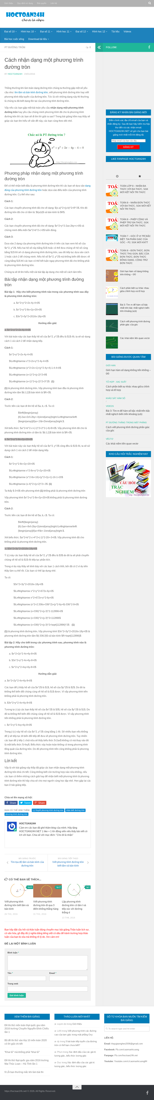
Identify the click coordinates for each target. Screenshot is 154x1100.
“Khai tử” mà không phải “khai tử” (22, 1052)
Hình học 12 (98, 31)
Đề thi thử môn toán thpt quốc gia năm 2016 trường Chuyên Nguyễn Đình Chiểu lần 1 (27, 1028)
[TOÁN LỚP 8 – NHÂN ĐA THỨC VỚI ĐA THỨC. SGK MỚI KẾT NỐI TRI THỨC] (112, 190)
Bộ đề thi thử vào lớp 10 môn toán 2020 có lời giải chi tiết (26, 1042)
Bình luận (13, 952)
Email (52, 973)
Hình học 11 (63, 31)
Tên (10, 973)
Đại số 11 (45, 31)
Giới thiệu (8, 3)
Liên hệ (54, 3)
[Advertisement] (128, 81)
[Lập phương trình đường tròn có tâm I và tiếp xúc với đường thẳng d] (76, 890)
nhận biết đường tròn (75, 810)
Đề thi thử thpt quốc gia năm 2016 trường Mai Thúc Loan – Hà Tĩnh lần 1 (27, 1062)
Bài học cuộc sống (14, 39)
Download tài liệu (37, 39)
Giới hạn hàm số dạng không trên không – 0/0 (134, 273)
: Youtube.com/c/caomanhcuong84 (125, 1061)
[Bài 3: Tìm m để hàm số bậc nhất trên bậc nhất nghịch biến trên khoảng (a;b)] (112, 309)
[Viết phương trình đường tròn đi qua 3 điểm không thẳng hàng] (47, 890)
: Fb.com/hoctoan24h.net (121, 1055)
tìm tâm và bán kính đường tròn (31, 92)
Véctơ (109, 439)
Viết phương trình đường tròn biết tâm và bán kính (17, 905)
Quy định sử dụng (25, 3)
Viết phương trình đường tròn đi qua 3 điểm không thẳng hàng (45, 905)
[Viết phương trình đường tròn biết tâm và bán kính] (19, 890)
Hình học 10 (27, 31)
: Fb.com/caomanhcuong (121, 1049)
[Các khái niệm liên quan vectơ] (112, 343)
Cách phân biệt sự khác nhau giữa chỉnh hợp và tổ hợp (134, 289)
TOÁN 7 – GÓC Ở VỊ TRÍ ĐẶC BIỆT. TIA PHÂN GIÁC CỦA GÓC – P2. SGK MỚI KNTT (135, 239)
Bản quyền (41, 3)
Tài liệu (115, 31)
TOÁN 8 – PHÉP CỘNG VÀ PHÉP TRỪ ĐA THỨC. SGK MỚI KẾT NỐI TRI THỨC (134, 222)
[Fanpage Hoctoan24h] (149, 47)
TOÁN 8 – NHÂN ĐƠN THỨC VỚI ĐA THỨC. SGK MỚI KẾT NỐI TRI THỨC (135, 205)
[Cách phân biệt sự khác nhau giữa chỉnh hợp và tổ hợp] (112, 292)
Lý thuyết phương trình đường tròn (48, 810)
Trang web (13, 983)
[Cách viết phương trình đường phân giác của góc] (112, 326)
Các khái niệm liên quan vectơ (135, 338)
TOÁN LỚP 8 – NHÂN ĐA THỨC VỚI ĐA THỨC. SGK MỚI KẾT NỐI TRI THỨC (134, 189)
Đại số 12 (81, 31)
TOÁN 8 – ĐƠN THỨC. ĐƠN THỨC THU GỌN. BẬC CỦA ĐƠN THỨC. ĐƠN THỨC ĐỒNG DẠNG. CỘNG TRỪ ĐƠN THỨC (134, 256)
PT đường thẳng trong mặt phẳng (126, 422)
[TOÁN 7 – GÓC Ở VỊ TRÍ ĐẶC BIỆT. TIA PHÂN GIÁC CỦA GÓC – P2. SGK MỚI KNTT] (112, 237)
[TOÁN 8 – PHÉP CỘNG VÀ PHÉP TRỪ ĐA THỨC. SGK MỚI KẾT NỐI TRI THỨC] (112, 224)
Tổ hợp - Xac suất (116, 382)
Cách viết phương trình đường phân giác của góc (135, 323)
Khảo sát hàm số (115, 398)
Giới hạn (111, 365)
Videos (127, 31)
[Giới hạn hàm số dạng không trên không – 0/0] (112, 276)
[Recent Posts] (117, 176)
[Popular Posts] (139, 176)
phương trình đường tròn (16, 814)
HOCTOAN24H (15, 74)
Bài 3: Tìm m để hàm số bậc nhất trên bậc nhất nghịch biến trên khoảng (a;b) (134, 307)
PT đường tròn (15, 47)
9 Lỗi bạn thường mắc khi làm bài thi (24, 1072)
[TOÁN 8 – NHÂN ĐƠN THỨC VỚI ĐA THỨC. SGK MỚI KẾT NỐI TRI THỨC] (112, 207)
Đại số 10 (9, 31)
